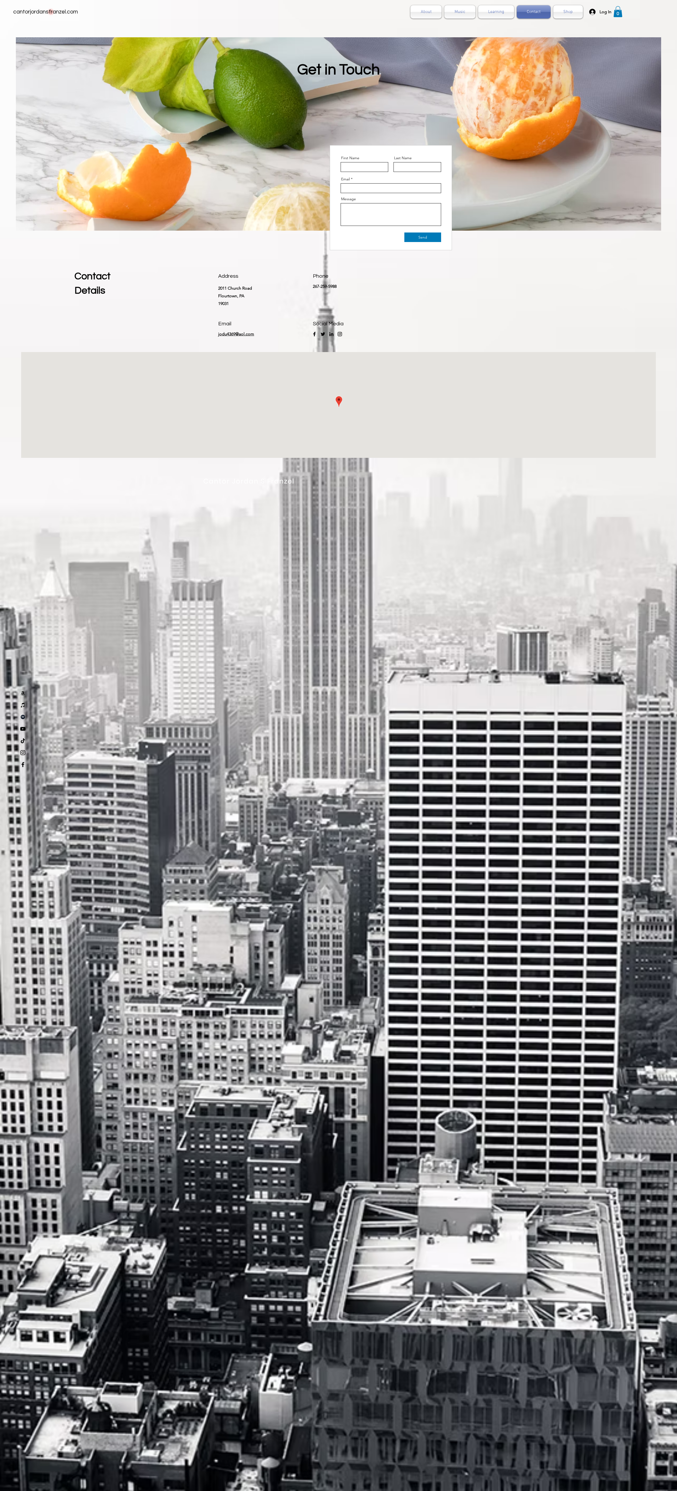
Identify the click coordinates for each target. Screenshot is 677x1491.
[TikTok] (23, 740)
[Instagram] (23, 752)
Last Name (403, 158)
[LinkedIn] (331, 334)
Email (345, 179)
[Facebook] (23, 764)
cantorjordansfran (36, 12)
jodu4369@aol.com (236, 333)
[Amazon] (23, 693)
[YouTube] (23, 729)
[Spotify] (23, 717)
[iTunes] (23, 705)
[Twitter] (323, 334)
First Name (350, 158)
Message (348, 199)
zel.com (68, 12)
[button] (618, 11)
